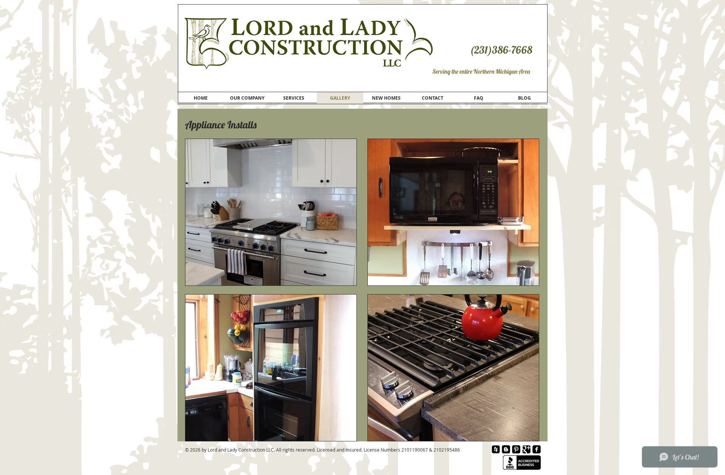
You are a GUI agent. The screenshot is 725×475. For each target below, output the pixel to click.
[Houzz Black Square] (496, 449)
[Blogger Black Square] (506, 449)
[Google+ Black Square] (526, 449)
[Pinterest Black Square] (516, 449)
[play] (523, 279)
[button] (453, 212)
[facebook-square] (536, 449)
